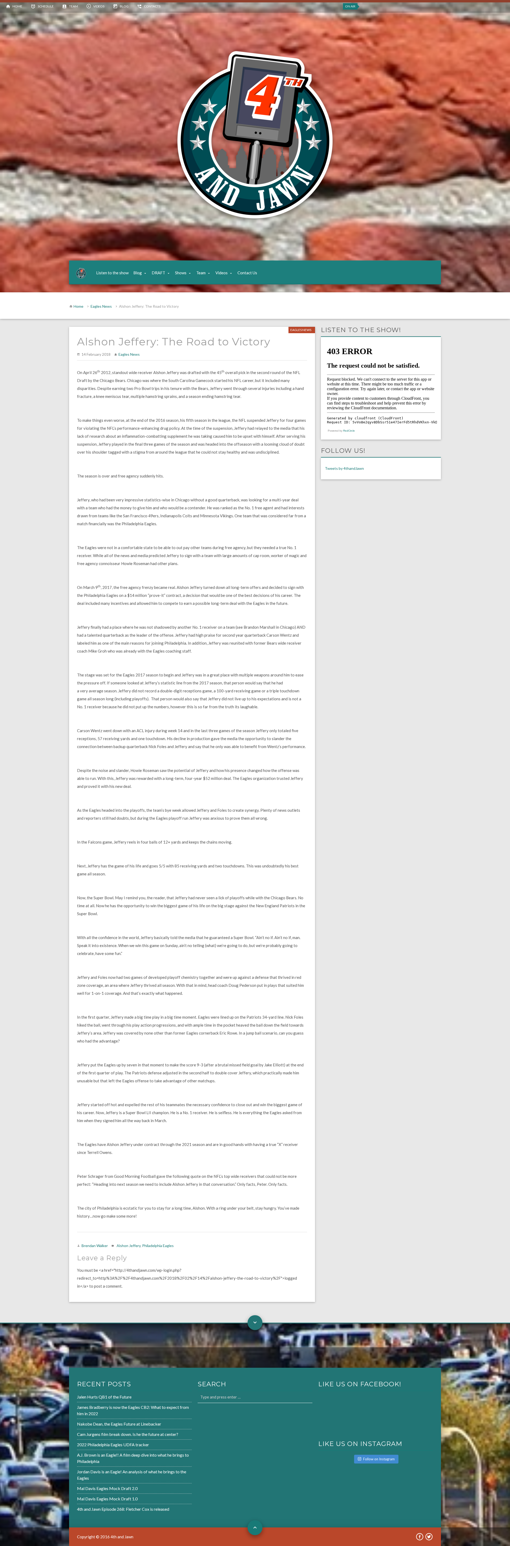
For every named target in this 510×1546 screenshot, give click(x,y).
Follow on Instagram (379, 1459)
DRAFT (158, 272)
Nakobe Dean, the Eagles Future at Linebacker (119, 1423)
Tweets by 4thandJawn (344, 468)
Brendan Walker (95, 1245)
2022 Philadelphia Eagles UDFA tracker (113, 1444)
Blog (124, 6)
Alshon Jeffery (129, 1245)
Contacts (152, 6)
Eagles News (101, 306)
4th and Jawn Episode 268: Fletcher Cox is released (123, 1509)
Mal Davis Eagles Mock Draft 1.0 (107, 1498)
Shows (180, 272)
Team (73, 6)
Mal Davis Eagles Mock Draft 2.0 (107, 1488)
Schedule (46, 6)
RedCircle (349, 430)
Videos (98, 6)
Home (17, 6)
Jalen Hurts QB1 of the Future (104, 1396)
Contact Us (247, 272)
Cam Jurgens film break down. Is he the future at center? (127, 1434)
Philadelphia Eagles (158, 1245)
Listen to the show (112, 272)
